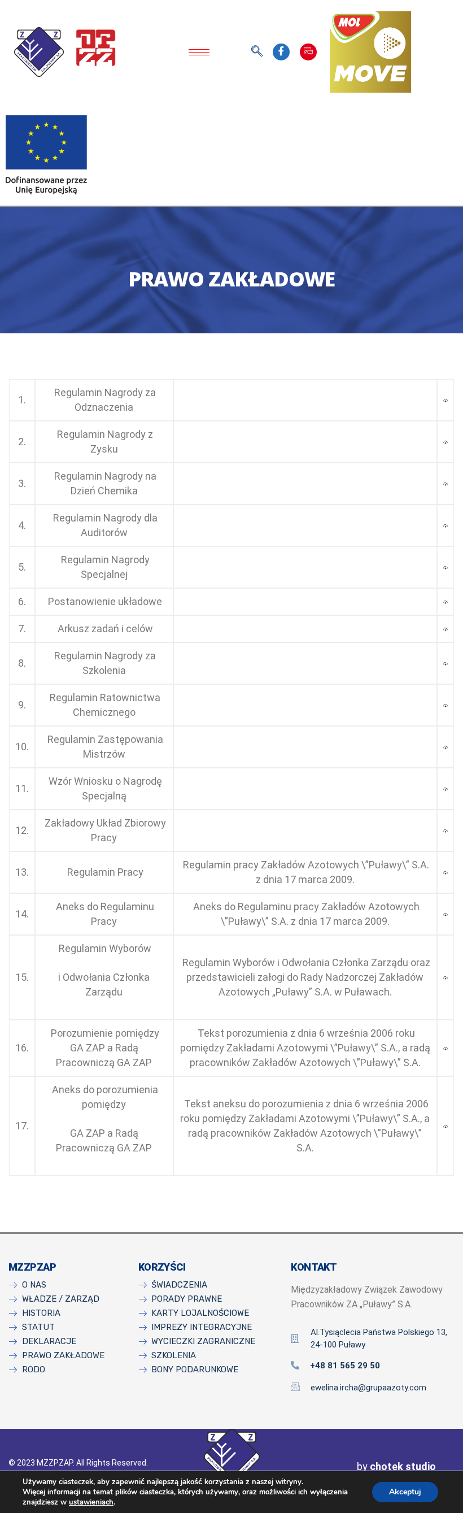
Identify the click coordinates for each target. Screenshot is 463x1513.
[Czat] (308, 52)
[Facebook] (281, 52)
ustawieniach (91, 1502)
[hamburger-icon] (199, 52)
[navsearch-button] (257, 52)
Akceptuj (405, 1491)
